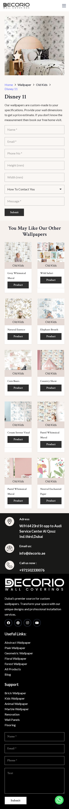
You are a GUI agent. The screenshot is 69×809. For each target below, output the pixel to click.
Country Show (48, 381)
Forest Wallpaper (16, 664)
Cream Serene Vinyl (18, 432)
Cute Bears (13, 381)
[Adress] (12, 522)
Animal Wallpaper (16, 703)
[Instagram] (27, 623)
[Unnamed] (34, 584)
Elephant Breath (49, 329)
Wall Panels (12, 719)
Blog (8, 674)
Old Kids (18, 265)
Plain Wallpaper (15, 648)
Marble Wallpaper (17, 709)
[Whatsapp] (59, 800)
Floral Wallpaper (15, 658)
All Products (13, 669)
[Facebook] (8, 623)
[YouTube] (37, 623)
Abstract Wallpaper (18, 642)
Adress (24, 519)
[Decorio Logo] (16, 6)
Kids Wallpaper (15, 698)
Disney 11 (11, 89)
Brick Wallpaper (15, 693)
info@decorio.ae (32, 553)
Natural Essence (16, 329)
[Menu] (64, 5)
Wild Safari (46, 273)
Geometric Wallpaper (19, 653)
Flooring (10, 725)
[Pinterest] (18, 623)
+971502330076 (31, 570)
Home (9, 84)
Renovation (12, 714)
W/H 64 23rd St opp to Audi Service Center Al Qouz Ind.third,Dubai (40, 531)
